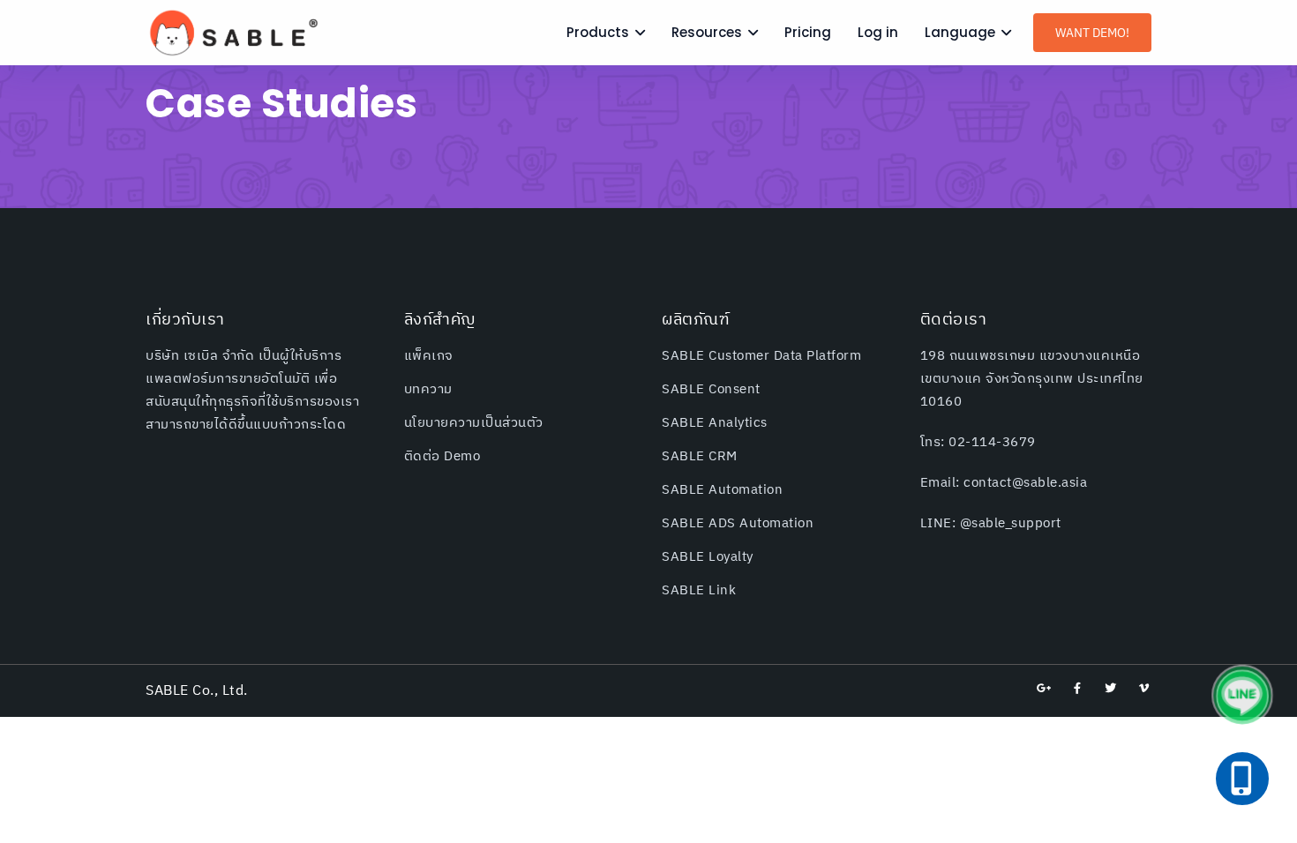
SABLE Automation (722, 490)
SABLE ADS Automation (737, 523)
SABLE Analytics (715, 423)
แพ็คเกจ (429, 356)
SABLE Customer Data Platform (761, 356)
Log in (878, 32)
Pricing (807, 32)
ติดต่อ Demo (442, 456)
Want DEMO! (1092, 33)
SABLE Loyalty (707, 557)
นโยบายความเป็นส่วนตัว (474, 423)
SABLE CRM (700, 456)
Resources (706, 32)
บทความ (428, 389)
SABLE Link (699, 590)
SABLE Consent (711, 389)
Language (960, 32)
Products (597, 32)
